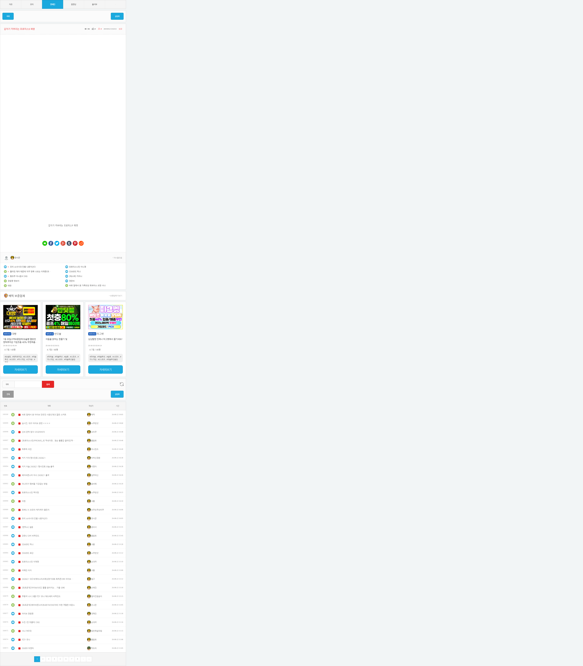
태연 (9, 285)
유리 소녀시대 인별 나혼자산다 (23, 267)
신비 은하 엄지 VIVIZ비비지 (33, 432)
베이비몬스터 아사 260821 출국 (35, 475)
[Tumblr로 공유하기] (69, 243)
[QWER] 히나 (75, 271)
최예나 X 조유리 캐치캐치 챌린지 (35, 510)
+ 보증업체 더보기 (115, 296)
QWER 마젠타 (28, 648)
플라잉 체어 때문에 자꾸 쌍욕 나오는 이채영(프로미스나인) (31, 271)
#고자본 (29, 359)
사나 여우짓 (27, 631)
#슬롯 (66, 357)
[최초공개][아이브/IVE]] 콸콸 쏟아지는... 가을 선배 (43, 587)
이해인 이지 (27, 570)
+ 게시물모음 (117, 258)
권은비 (72, 281)
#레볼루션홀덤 (69, 359)
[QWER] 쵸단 (27, 553)
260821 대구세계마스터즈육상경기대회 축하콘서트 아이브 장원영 (48, 579)
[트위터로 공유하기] (57, 243)
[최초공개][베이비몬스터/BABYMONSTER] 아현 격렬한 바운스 (48, 605)
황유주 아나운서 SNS (18, 276)
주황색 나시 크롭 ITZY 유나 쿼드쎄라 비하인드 (41, 596)
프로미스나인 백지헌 (30, 492)
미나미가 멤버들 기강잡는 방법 (34, 484)
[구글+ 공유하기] (63, 243)
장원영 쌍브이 (13, 281)
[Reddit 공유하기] (81, 243)
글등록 (117, 16)
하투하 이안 (27, 449)
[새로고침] (122, 384)
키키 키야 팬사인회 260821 (34, 458)
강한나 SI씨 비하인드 (30, 536)
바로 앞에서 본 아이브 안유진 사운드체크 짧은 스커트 (44, 414)
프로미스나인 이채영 (30, 562)
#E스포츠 (26, 357)
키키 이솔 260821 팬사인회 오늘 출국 (38, 466)
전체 (8, 394)
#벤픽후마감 (17, 357)
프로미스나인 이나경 (77, 267)
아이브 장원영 (27, 613)
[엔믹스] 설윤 (27, 527)
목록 (8, 16)
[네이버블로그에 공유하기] (45, 243)
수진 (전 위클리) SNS (31, 622)
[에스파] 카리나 (75, 276)
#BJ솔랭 (8, 357)
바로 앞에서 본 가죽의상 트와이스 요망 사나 (87, 285)
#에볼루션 (59, 357)
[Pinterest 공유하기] (75, 243)
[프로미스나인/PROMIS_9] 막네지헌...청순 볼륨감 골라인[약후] (48, 440)
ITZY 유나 (26, 639)
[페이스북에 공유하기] (51, 243)
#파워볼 (50, 357)
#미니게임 (21, 359)
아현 (24, 501)
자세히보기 (20, 369)
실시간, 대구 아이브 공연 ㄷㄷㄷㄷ (36, 423)
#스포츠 (13, 359)
